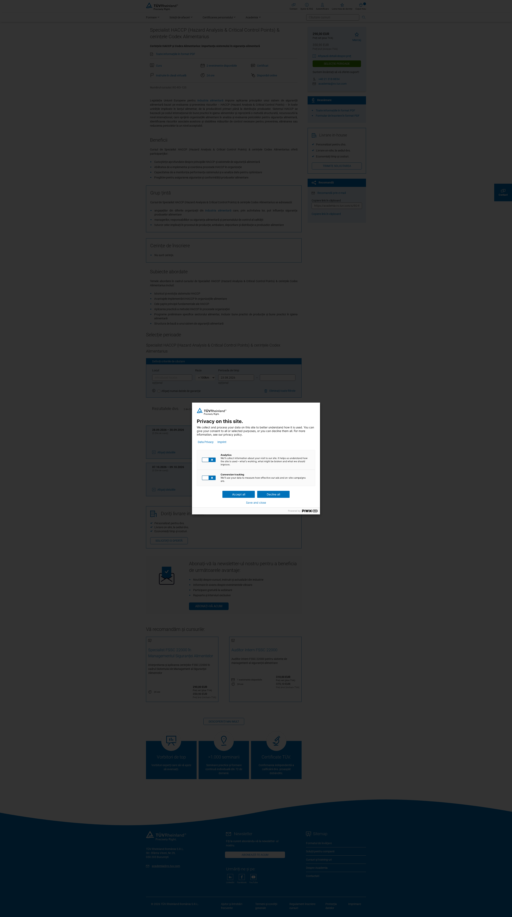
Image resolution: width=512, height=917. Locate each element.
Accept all (238, 494)
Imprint (221, 442)
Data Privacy (206, 442)
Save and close (256, 502)
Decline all (273, 494)
